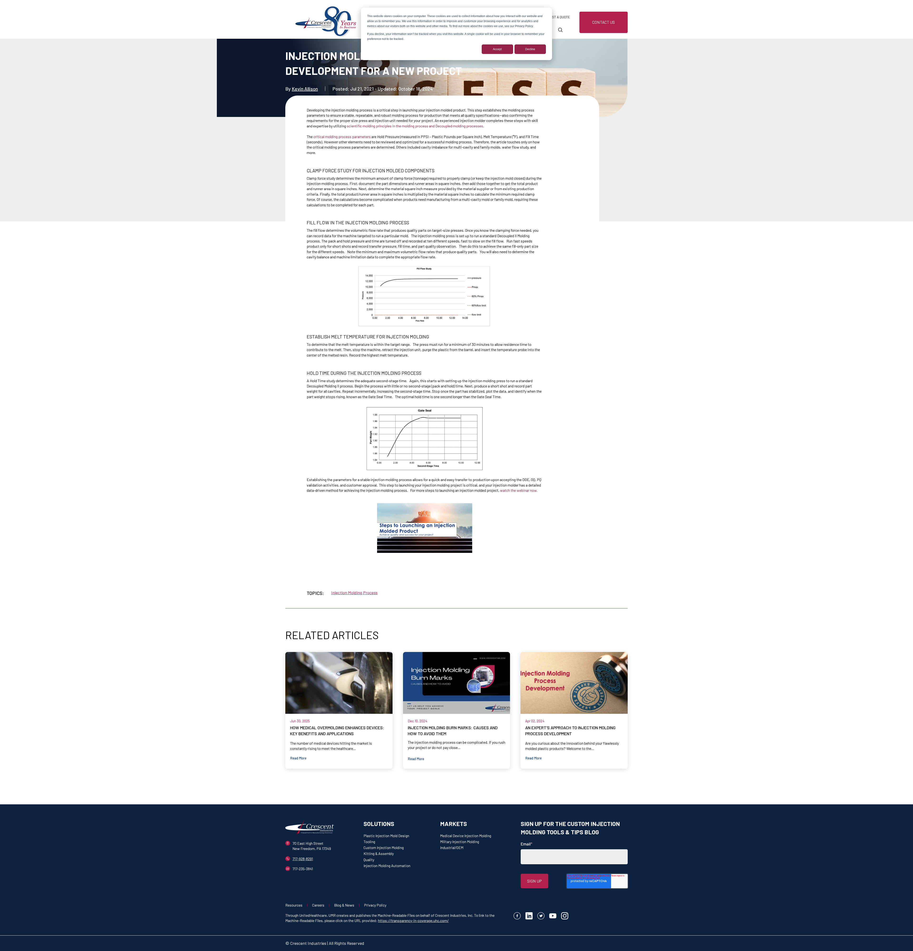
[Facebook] (517, 916)
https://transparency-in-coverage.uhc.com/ (413, 920)
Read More (298, 758)
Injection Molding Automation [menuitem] (387, 865)
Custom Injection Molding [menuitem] (384, 847)
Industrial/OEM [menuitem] (451, 847)
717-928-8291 (302, 858)
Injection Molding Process (354, 592)
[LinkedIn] (529, 916)
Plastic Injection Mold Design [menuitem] (386, 835)
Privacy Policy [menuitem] (375, 905)
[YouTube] (552, 916)
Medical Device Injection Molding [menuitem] (465, 835)
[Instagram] (564, 916)
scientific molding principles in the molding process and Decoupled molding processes (415, 126)
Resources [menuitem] (293, 905)
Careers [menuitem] (318, 905)
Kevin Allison (305, 89)
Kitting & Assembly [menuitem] (379, 853)
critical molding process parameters (342, 136)
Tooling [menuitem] (369, 841)
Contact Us (603, 22)
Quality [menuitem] (369, 859)
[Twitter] (540, 916)
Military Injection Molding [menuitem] (459, 841)
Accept (497, 49)
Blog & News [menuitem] (344, 905)
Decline (530, 49)
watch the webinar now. (519, 490)
